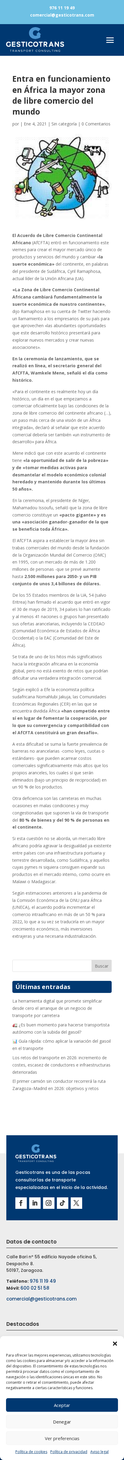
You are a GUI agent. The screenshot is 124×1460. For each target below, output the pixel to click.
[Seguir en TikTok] (62, 1203)
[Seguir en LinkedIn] (35, 1203)
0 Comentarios (96, 124)
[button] (115, 1344)
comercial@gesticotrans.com (62, 15)
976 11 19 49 (62, 8)
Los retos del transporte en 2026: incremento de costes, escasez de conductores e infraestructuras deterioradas (61, 1065)
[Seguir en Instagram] (48, 1203)
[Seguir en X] (76, 1203)
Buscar (101, 966)
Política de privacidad (68, 1451)
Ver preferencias (62, 1438)
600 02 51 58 (34, 1288)
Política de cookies (31, 1451)
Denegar (62, 1422)
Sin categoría (64, 124)
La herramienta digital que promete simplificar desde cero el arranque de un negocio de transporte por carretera (57, 1008)
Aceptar (62, 1405)
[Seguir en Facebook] (21, 1203)
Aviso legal (99, 1451)
